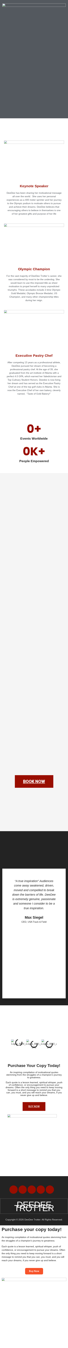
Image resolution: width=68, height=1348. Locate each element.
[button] (34, 22)
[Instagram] (50, 1189)
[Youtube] (32, 1189)
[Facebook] (13, 1189)
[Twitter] (22, 1189)
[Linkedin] (41, 1189)
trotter (34, 1206)
